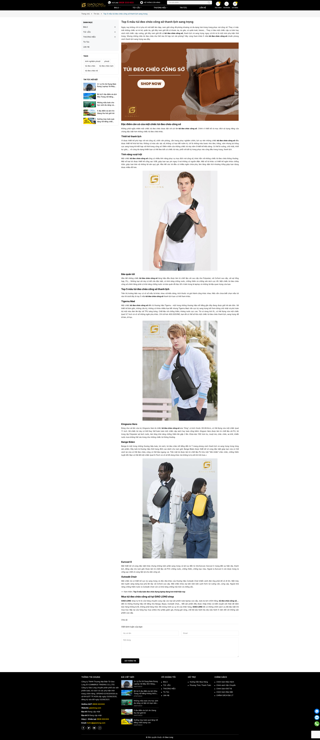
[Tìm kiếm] (209, 2)
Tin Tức (183, 8)
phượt (106, 61)
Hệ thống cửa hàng (152, 2)
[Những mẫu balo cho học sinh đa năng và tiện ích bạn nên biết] (89, 104)
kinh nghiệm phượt (92, 61)
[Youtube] (94, 728)
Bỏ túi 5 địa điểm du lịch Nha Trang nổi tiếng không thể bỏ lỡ (107, 96)
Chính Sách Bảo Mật (224, 692)
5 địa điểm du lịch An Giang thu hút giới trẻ (145, 711)
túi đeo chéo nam (106, 66)
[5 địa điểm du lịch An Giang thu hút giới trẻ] (89, 112)
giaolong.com (95, 708)
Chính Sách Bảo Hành (225, 682)
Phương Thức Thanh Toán (200, 685)
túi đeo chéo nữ (91, 71)
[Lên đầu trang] (316, 729)
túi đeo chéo (90, 66)
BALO (116, 8)
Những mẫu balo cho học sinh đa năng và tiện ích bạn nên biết (105, 104)
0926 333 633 (126, 2)
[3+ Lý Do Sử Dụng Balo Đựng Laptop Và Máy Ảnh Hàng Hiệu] (89, 87)
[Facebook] (83, 728)
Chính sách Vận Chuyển (226, 685)
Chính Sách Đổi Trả (224, 688)
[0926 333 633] (317, 723)
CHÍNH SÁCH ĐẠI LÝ (224, 695)
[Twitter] (89, 728)
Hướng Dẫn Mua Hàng (199, 682)
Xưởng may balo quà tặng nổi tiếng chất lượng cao (105, 121)
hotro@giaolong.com (96, 723)
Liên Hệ (202, 8)
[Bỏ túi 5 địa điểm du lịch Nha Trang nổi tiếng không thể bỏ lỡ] (89, 96)
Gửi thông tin (130, 661)
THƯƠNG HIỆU (160, 8)
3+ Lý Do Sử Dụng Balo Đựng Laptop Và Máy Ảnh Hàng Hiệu (106, 86)
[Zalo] (316, 717)
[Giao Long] (93, 5)
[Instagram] (100, 728)
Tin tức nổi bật (90, 79)
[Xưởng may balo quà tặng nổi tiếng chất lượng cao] (89, 121)
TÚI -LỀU (136, 8)
